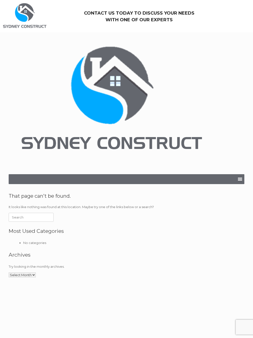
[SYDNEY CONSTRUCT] (111, 103)
